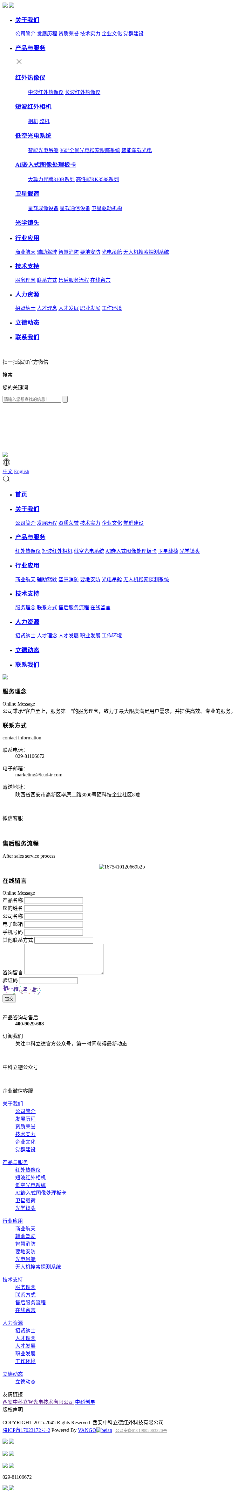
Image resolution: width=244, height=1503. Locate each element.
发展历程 (47, 33)
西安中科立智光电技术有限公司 (38, 1402)
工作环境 (112, 308)
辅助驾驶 (47, 252)
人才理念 (47, 308)
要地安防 (90, 252)
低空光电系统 (89, 551)
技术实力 (90, 33)
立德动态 (13, 1374)
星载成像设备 (43, 208)
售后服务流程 (73, 280)
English (21, 471)
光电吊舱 (112, 252)
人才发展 (68, 308)
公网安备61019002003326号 (141, 1430)
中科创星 (85, 1402)
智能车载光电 (136, 150)
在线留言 (100, 280)
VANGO (87, 1430)
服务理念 (25, 280)
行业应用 (13, 1221)
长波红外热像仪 (82, 92)
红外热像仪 (28, 551)
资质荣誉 (68, 33)
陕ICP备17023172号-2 (26, 1430)
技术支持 (13, 1279)
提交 (9, 998)
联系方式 (47, 280)
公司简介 (25, 33)
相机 (33, 121)
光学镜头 (190, 551)
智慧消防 (68, 252)
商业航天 (25, 252)
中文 (8, 471)
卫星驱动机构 (107, 208)
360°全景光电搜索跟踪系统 (90, 150)
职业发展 (90, 308)
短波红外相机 (57, 551)
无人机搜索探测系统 (146, 252)
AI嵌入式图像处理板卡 (131, 551)
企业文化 (112, 33)
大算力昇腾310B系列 (51, 179)
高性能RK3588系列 (97, 179)
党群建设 (133, 33)
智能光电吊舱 (43, 150)
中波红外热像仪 (46, 92)
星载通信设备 (75, 208)
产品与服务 (15, 1162)
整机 (44, 121)
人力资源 (13, 1323)
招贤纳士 (25, 308)
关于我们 (13, 1103)
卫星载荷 (168, 551)
